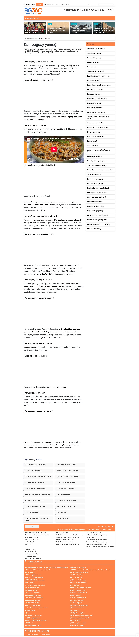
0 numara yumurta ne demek (80, 618)
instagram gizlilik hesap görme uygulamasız (96, 536)
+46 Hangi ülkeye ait (77, 625)
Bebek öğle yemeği (63, 518)
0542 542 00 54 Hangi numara (80, 572)
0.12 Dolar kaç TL (31, 590)
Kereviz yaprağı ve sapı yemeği (35, 464)
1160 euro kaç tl (30, 556)
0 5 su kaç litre (75, 610)
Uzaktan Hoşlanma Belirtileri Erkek (67, 544)
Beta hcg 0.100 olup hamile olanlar (37, 535)
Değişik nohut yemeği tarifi (34, 500)
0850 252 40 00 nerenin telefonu (81, 587)
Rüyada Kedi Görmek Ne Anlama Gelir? (38, 570)
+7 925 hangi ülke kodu (33, 618)
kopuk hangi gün (30, 551)
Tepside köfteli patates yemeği (35, 488)
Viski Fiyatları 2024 (31, 539)
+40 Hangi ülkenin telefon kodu (35, 585)
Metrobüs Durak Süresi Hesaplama (67, 537)
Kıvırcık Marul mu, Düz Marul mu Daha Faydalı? (56, 4)
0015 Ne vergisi (76, 620)
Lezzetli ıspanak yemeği (33, 470)
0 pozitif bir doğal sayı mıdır (35, 577)
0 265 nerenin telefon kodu (79, 605)
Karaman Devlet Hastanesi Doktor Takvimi (100, 547)
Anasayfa (28, 38)
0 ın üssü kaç (30, 582)
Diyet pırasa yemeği (63, 494)
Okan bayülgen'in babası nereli (96, 542)
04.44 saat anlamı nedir (33, 625)
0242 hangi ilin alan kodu (78, 623)
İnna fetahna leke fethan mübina (97, 544)
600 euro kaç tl (30, 549)
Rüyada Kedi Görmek (32, 18)
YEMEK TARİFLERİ (70, 10)
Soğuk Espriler (30, 542)
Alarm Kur (28, 544)
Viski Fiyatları (46, 634)
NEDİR (88, 10)
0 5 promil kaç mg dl (77, 600)
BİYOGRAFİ (81, 10)
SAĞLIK (102, 10)
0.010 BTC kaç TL (76, 585)
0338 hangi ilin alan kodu (78, 590)
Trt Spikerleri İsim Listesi (64, 542)
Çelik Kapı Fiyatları (32, 634)
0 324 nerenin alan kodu (33, 595)
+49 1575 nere (30, 610)
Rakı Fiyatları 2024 (31, 537)
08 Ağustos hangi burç (78, 613)
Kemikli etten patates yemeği (35, 482)
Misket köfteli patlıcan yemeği (67, 470)
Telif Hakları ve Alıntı (94, 530)
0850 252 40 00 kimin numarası (35, 580)
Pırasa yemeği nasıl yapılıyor (66, 500)
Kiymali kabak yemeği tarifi (66, 464)
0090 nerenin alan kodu (78, 580)
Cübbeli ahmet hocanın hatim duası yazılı (69, 535)
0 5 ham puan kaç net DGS (34, 615)
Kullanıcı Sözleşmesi (77, 530)
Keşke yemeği (61, 512)
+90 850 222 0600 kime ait (79, 592)
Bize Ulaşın (107, 530)
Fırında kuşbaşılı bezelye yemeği (36, 506)
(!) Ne (28, 613)
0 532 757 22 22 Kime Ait (33, 605)
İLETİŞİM (111, 10)
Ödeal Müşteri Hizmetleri (79, 567)
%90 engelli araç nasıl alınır (34, 597)
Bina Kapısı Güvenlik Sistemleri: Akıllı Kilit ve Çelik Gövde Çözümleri (47, 567)
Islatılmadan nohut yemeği (66, 506)
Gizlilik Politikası (62, 530)
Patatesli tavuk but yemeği (66, 488)
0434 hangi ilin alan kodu (33, 575)
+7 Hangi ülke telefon (32, 587)
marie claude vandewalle (33, 558)
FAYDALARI (95, 10)
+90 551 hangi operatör (78, 597)
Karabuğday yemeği (44, 38)
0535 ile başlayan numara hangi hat (82, 615)
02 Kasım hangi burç (32, 603)
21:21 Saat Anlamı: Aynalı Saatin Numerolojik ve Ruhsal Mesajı (90, 570)
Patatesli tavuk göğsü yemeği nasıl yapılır (37, 519)
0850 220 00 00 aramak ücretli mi (36, 620)
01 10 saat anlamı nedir (33, 600)
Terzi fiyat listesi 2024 (93, 532)
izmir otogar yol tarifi (32, 554)
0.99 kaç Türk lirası (77, 575)
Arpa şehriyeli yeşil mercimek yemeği (37, 494)
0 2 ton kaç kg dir (76, 577)
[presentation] (88, 4)
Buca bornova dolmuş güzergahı (97, 539)
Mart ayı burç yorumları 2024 (65, 539)
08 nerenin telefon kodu (78, 608)
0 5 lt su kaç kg (30, 572)
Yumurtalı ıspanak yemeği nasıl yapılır (38, 476)
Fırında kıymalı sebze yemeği (66, 482)
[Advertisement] (54, 96)
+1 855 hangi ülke (76, 603)
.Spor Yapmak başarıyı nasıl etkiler (37, 608)
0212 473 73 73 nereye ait (79, 582)
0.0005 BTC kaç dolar (33, 592)
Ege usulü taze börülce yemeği (67, 476)
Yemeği (34, 38)
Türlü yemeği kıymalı (32, 512)
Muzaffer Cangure (62, 532)
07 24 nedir (29, 623)
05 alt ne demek (76, 595)
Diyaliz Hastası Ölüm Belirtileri (35, 532)
